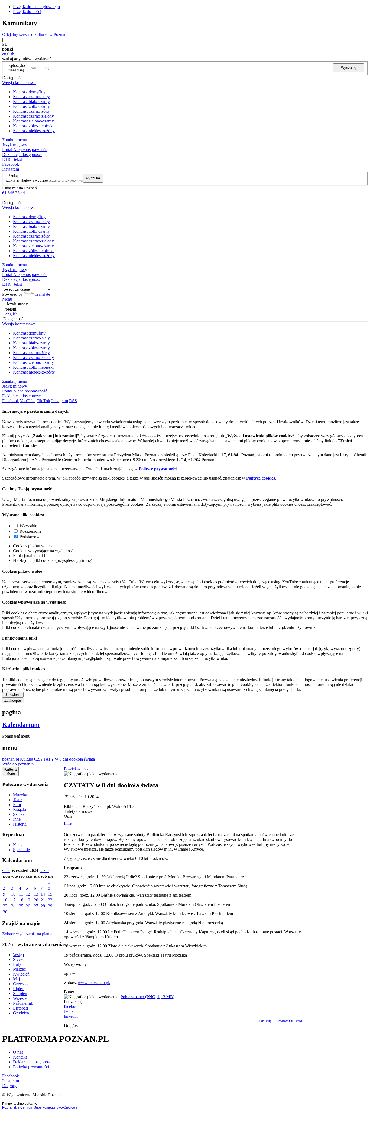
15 (50, 894)
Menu (7, 299)
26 (28, 906)
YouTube (27, 400)
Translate (42, 294)
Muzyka (20, 795)
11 (21, 894)
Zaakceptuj (13, 700)
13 (36, 894)
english (8, 54)
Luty (17, 964)
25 (21, 906)
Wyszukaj (348, 68)
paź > (44, 870)
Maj (16, 979)
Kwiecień (21, 974)
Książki (19, 809)
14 (43, 894)
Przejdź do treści (27, 11)
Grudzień (21, 1013)
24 (13, 906)
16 (5, 900)
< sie (6, 870)
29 (50, 906)
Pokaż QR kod (290, 1021)
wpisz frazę (21, 67)
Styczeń (20, 959)
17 (13, 900)
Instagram (10, 169)
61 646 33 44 (13, 193)
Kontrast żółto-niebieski (33, 126)
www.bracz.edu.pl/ (94, 982)
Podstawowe (30, 536)
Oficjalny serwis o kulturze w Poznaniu (36, 34)
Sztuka (19, 814)
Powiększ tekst (76, 769)
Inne (17, 819)
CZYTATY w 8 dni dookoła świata (64, 759)
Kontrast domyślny (29, 91)
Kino (17, 845)
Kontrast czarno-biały (31, 96)
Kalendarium (21, 724)
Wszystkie (28, 526)
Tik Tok (43, 400)
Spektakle (21, 849)
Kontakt (20, 1057)
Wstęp (18, 954)
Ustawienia (12, 695)
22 (50, 900)
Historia (20, 824)
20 (36, 900)
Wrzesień (21, 998)
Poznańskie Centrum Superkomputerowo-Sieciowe (39, 1107)
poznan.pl (10, 759)
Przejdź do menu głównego (36, 6)
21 (43, 900)
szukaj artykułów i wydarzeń (28, 180)
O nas (18, 1052)
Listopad (20, 1008)
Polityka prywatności (31, 1066)
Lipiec (18, 988)
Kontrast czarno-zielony (33, 116)
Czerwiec (21, 983)
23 (5, 906)
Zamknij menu (14, 140)
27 (36, 906)
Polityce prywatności (158, 469)
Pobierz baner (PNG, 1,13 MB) (147, 996)
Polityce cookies (260, 478)
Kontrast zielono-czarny (33, 121)
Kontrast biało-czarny (31, 101)
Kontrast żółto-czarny (31, 106)
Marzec (19, 969)
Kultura (26, 759)
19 (28, 900)
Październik (23, 1003)
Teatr (17, 799)
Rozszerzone (30, 531)
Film (17, 804)
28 (43, 906)
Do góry (71, 1025)
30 (5, 912)
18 (21, 900)
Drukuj (265, 1021)
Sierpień (20, 993)
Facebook (10, 164)
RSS (73, 400)
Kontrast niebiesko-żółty (34, 130)
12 (28, 894)
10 (13, 894)
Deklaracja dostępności (33, 1062)
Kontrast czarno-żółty (31, 111)
